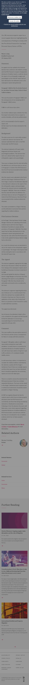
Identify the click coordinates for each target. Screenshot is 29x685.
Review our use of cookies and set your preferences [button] (15, 25)
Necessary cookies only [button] (14, 17)
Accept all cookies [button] (15, 21)
